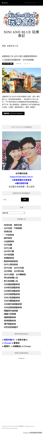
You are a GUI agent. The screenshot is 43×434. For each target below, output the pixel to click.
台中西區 (8, 271)
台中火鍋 (8, 248)
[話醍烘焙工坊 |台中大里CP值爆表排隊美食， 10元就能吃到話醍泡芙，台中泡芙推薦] (21, 80)
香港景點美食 (10, 321)
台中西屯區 (19, 271)
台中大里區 (9, 274)
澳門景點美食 (10, 324)
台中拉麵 (8, 245)
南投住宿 (18, 225)
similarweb (21, 358)
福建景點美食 (10, 317)
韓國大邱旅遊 (10, 314)
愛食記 (17, 343)
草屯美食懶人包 (11, 278)
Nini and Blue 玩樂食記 (21, 34)
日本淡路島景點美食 (13, 307)
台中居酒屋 (9, 255)
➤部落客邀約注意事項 (21, 180)
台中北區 (8, 268)
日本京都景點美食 (12, 294)
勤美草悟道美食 (11, 261)
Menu (6, 3)
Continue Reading (16, 113)
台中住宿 (8, 228)
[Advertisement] (21, 388)
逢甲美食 (8, 238)
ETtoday (27, 346)
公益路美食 (9, 241)
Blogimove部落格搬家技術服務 (32, 432)
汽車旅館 (18, 228)
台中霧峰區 (21, 274)
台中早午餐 (9, 251)
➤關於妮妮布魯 (21, 183)
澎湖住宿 (8, 231)
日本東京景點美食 (12, 291)
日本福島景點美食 (12, 284)
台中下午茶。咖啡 (7, 63)
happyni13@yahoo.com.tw (21, 177)
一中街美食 (9, 235)
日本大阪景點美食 (12, 297)
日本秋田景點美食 (12, 287)
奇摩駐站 (17, 346)
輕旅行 (7, 346)
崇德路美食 (9, 258)
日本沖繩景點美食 (12, 301)
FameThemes (14, 428)
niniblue (19, 63)
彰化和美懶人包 (11, 281)
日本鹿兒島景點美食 (13, 304)
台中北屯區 (19, 268)
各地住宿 (8, 225)
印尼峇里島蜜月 (11, 327)
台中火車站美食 (11, 264)
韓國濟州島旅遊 (11, 311)
